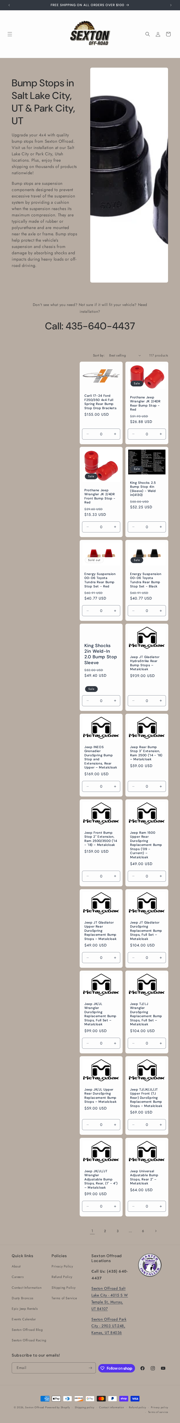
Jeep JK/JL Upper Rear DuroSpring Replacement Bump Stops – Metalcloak (100, 1096)
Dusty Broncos (23, 1298)
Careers (18, 1276)
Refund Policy (62, 1276)
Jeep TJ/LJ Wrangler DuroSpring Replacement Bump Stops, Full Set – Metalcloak (146, 1014)
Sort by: (99, 355)
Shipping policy (84, 1407)
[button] (10, 34)
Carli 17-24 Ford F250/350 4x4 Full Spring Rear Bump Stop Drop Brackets (100, 402)
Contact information (111, 1407)
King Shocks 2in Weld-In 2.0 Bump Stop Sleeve (100, 654)
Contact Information (26, 1287)
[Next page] (155, 1231)
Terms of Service (64, 1298)
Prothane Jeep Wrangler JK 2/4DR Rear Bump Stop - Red (145, 403)
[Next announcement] (171, 5)
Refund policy (137, 1407)
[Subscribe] (90, 1367)
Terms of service (158, 1412)
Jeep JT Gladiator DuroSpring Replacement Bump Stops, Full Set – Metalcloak (146, 930)
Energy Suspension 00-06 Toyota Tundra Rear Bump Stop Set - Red (100, 580)
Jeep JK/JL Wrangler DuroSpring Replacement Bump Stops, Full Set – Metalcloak (100, 1014)
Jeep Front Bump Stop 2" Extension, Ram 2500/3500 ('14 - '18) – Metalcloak (100, 839)
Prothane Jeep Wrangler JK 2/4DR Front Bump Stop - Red (100, 496)
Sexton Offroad (34, 1407)
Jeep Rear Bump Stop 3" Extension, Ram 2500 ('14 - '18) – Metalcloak (146, 753)
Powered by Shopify (57, 1407)
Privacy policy (159, 1407)
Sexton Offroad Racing (29, 1340)
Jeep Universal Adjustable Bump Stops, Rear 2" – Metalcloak (144, 1177)
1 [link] (92, 1231)
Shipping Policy (64, 1287)
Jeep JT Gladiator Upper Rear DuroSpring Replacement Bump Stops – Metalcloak (100, 930)
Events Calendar (24, 1319)
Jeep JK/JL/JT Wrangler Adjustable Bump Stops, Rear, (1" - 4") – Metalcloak (101, 1179)
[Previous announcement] (9, 5)
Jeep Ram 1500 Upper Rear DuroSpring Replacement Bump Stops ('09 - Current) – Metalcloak (146, 845)
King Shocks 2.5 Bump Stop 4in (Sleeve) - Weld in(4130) (143, 489)
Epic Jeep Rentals (25, 1308)
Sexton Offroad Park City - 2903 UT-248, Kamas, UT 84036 (108, 1326)
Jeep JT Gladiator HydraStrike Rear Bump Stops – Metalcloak (145, 663)
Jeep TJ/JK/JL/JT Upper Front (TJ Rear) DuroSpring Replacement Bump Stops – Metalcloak (146, 1098)
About (16, 1266)
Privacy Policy (62, 1266)
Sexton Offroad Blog (27, 1329)
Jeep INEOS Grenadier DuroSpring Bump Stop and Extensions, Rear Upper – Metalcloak (100, 757)
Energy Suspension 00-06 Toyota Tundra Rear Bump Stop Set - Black (145, 580)
